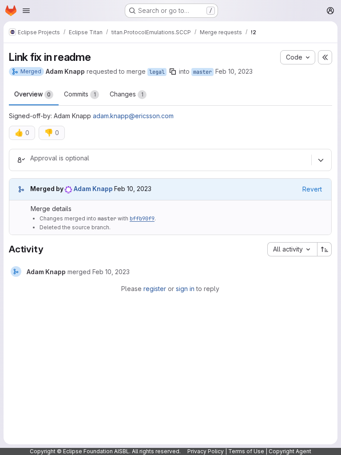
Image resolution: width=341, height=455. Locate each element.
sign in (185, 288)
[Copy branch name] (172, 71)
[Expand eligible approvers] (320, 160)
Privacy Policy (205, 451)
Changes (126, 94)
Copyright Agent (290, 451)
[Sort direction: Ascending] (324, 249)
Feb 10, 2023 (234, 71)
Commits (80, 94)
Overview (32, 94)
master (202, 72)
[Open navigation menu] (26, 11)
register (154, 288)
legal (157, 72)
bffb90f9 (142, 218)
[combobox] (292, 249)
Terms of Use (246, 451)
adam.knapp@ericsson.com (133, 116)
